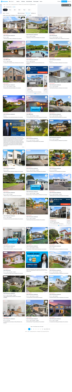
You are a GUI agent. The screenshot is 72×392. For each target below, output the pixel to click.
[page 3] (60, 225)
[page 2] (59, 225)
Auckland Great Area (14, 4)
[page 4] (61, 225)
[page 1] (58, 225)
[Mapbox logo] (40, 15)
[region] (54, 10)
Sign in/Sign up (64, 1)
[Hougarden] (4, 1)
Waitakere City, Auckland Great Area (24, 4)
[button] (11, 1)
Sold (9, 4)
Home (7, 4)
